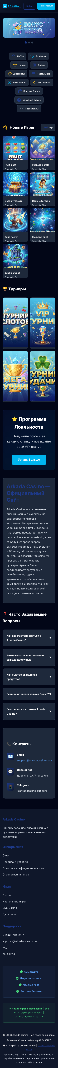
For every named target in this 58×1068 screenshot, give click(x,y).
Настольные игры (14, 901)
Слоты (7, 895)
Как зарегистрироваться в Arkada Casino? (24, 638)
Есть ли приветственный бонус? (28, 694)
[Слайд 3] (32, 42)
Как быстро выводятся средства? (22, 677)
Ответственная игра (16, 874)
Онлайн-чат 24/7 (13, 934)
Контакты (9, 953)
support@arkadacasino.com (34, 760)
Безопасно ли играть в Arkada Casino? (26, 711)
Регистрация (46, 6)
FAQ (5, 947)
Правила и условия (15, 861)
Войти (29, 6)
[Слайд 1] (26, 42)
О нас (6, 855)
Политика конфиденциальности (23, 868)
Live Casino (10, 907)
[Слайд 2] (29, 42)
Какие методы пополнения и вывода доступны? (25, 657)
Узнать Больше (29, 459)
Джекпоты (9, 914)
